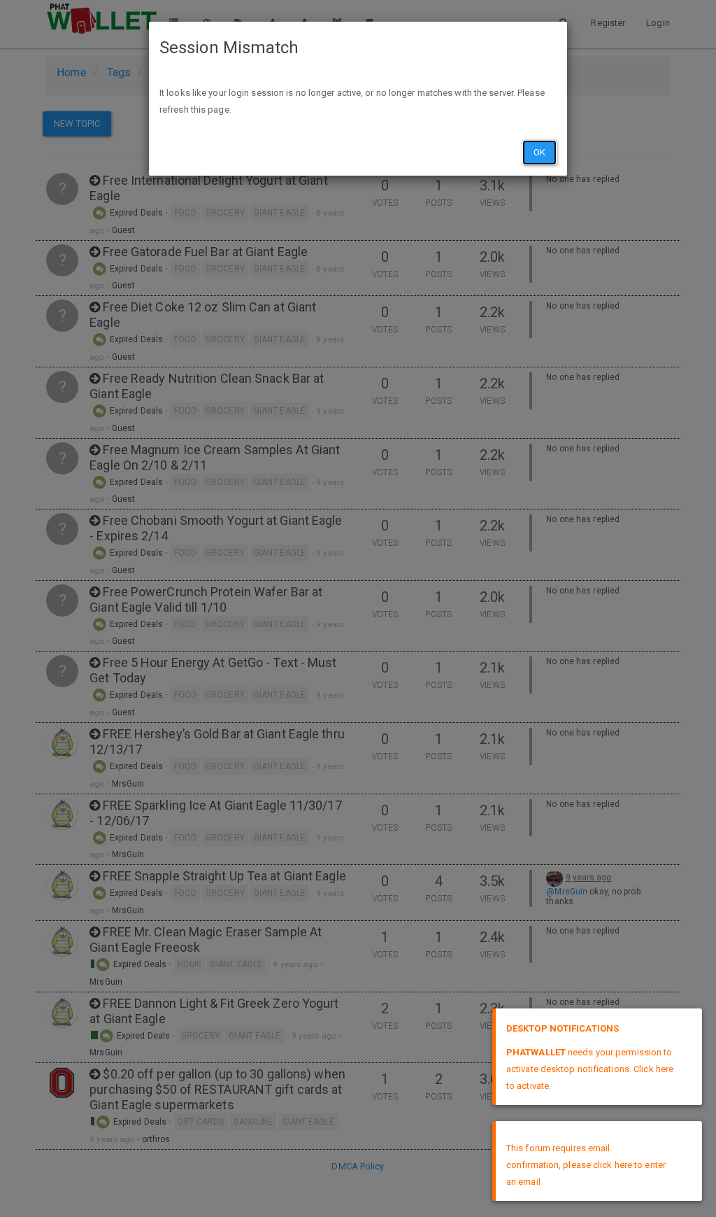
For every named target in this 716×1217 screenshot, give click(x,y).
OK (539, 152)
